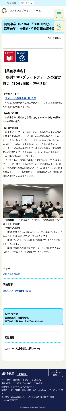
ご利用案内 (11, 3)
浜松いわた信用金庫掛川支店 (18, 291)
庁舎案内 (22, 374)
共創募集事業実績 (11, 273)
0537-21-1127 (16, 321)
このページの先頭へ (55, 374)
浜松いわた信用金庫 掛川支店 (20, 98)
